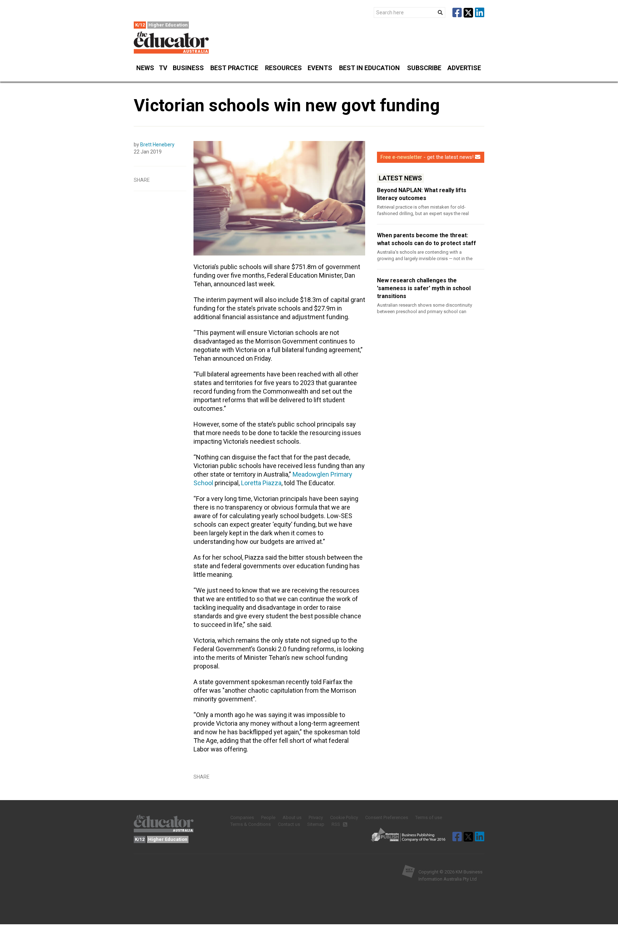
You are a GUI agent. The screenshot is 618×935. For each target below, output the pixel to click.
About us (292, 817)
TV (163, 68)
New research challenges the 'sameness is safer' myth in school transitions (424, 288)
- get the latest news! (427, 157)
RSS (336, 824)
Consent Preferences (386, 817)
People (268, 817)
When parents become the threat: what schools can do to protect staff (426, 239)
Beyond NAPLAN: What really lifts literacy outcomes (421, 194)
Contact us (289, 824)
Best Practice (234, 68)
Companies (242, 817)
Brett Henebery (157, 144)
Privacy (316, 817)
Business (188, 68)
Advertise (464, 68)
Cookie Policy (344, 817)
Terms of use (428, 817)
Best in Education (369, 68)
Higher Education (168, 25)
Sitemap (315, 824)
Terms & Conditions (250, 824)
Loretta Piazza (261, 483)
